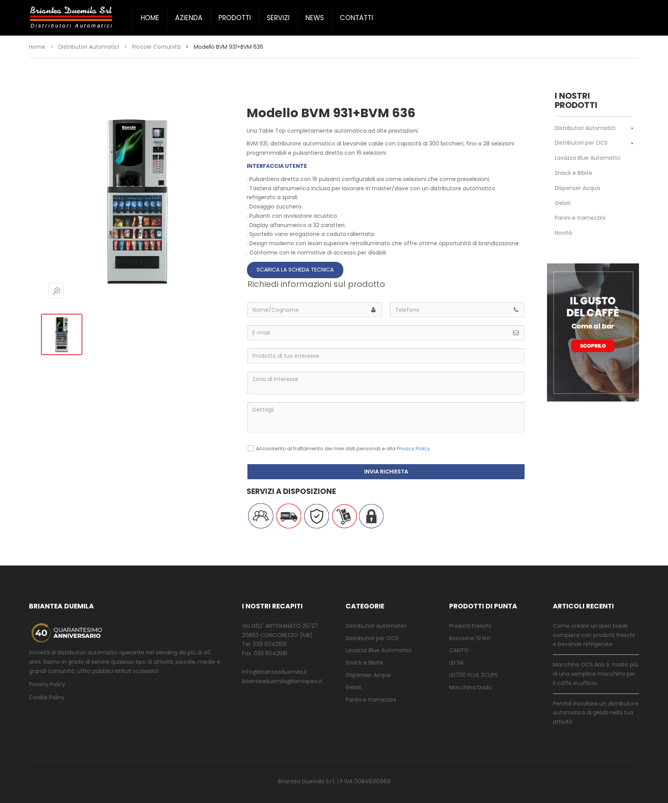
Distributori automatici (376, 626)
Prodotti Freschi (470, 626)
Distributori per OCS (581, 143)
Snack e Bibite (573, 173)
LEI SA (456, 662)
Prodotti (234, 17)
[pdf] (295, 269)
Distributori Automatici (88, 47)
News (314, 17)
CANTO (459, 650)
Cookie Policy (47, 697)
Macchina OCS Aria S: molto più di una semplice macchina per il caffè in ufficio (595, 674)
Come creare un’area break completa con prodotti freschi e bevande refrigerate (594, 635)
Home (150, 17)
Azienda (189, 17)
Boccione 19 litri (469, 638)
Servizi (278, 17)
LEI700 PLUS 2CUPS (473, 675)
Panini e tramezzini (580, 218)
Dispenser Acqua (577, 188)
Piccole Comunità (156, 47)
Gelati (563, 203)
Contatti (356, 17)
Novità (563, 233)
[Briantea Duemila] (71, 17)
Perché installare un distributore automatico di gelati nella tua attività (596, 713)
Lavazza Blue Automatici (587, 158)
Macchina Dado (470, 687)
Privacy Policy (413, 448)
